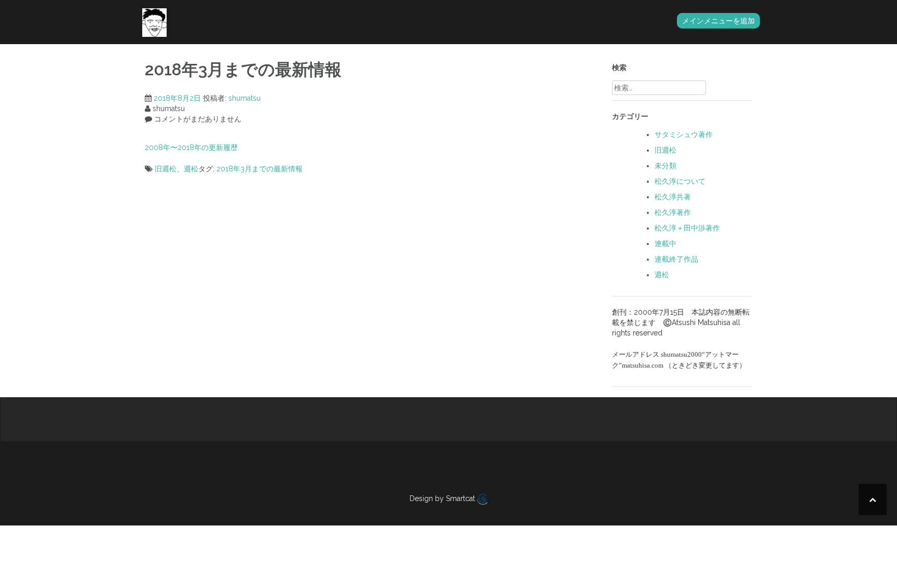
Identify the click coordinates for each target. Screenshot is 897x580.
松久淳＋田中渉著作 (687, 228)
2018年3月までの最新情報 (259, 169)
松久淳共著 (673, 197)
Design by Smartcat (443, 498)
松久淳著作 (673, 212)
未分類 (665, 165)
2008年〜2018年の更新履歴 (191, 147)
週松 (191, 169)
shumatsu (244, 98)
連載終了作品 (676, 259)
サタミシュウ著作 (684, 134)
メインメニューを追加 (718, 21)
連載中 (665, 243)
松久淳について (680, 181)
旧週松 (165, 169)
